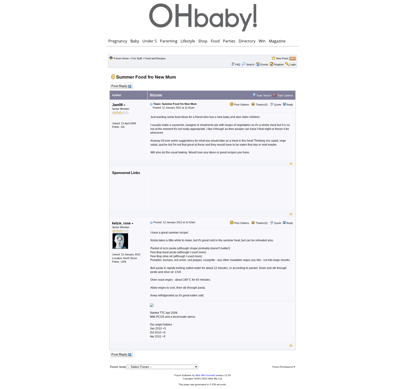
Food (215, 41)
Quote (277, 104)
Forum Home (121, 58)
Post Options (241, 104)
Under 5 (149, 41)
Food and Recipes (155, 58)
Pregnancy (117, 41)
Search (250, 64)
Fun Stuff (137, 58)
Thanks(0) (261, 104)
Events (264, 64)
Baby (134, 41)
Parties (229, 41)
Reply (289, 104)
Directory (247, 41)
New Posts (282, 58)
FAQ (237, 64)
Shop (202, 41)
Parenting (168, 41)
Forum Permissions (282, 367)
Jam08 (118, 105)
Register (279, 64)
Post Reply (119, 86)
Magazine (277, 41)
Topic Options (285, 95)
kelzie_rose (122, 223)
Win (262, 41)
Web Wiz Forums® (205, 375)
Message (156, 95)
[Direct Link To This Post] (151, 103)
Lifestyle (188, 41)
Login (293, 64)
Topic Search (263, 95)
